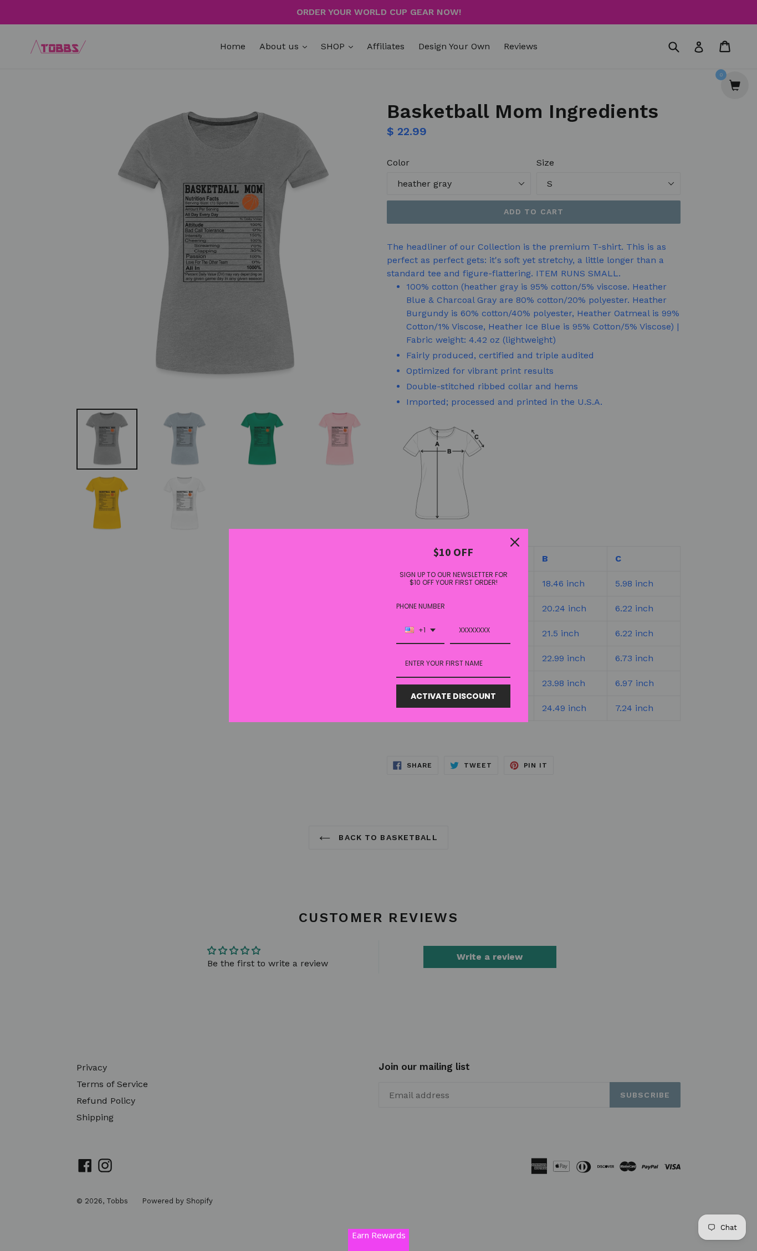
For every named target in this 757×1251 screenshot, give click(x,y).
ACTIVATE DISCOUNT (453, 696)
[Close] (515, 542)
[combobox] (420, 630)
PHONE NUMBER (420, 606)
